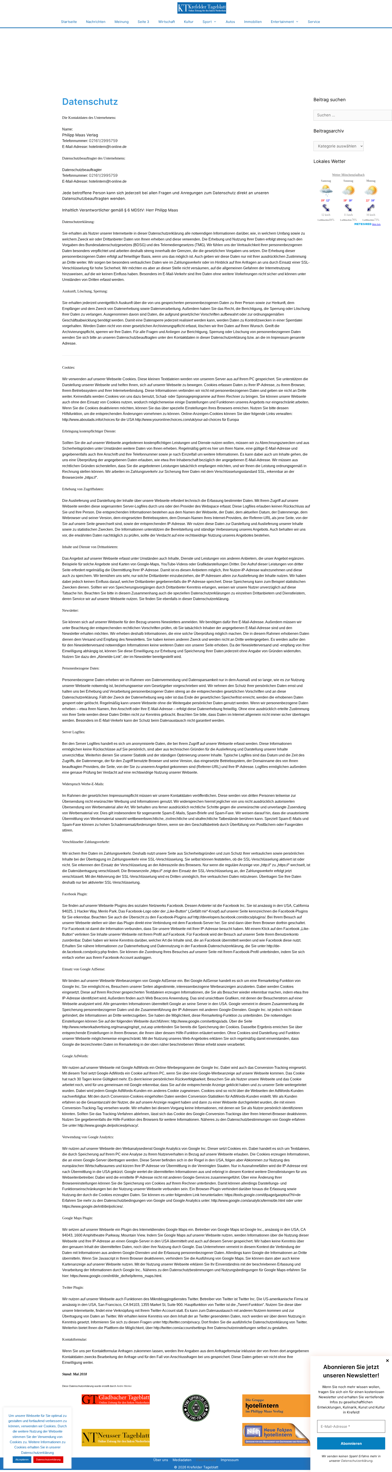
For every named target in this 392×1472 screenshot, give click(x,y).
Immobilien (253, 22)
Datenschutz (206, 1460)
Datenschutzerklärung (356, 1460)
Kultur (189, 22)
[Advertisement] (196, 62)
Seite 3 (143, 22)
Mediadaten (182, 1460)
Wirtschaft (166, 22)
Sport (207, 22)
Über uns (160, 1460)
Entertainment (282, 22)
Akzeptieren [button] (22, 1459)
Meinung (122, 22)
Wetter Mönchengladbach (348, 175)
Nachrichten (95, 22)
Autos (230, 22)
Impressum (230, 1460)
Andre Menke (124, 1386)
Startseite (69, 22)
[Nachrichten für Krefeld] (201, 8)
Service (314, 22)
